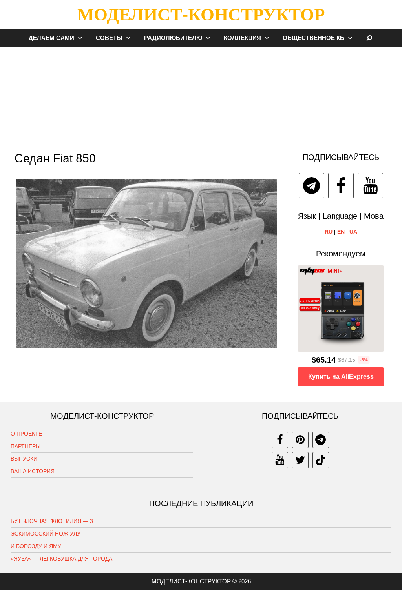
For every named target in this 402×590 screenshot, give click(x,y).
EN (341, 232)
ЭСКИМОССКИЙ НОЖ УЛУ (45, 533)
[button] (82, 38)
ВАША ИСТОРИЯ (33, 471)
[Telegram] (311, 185)
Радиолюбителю (173, 37)
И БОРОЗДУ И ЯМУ (36, 546)
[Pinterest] (300, 440)
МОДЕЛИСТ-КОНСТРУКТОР (201, 14)
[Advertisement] (201, 96)
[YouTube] (370, 185)
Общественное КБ (313, 37)
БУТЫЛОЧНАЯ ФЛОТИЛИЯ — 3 (52, 521)
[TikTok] (320, 460)
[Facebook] (341, 185)
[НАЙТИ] (369, 38)
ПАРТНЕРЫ (25, 446)
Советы (109, 37)
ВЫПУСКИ (24, 459)
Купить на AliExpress (341, 376)
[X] (300, 460)
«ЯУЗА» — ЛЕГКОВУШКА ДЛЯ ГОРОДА (61, 559)
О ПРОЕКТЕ (26, 433)
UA (353, 232)
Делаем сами (51, 37)
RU (329, 232)
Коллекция (242, 37)
